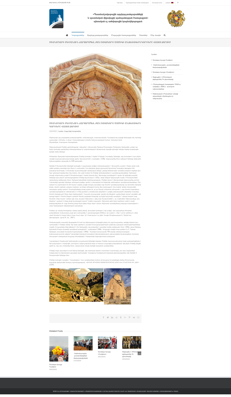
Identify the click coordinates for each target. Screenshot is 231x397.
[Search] (165, 35)
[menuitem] (119, 2)
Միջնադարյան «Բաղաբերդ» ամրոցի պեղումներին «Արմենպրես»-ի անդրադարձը (165, 96)
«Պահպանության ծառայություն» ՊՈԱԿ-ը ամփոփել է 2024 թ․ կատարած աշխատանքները (166, 86)
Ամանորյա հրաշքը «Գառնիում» (163, 72)
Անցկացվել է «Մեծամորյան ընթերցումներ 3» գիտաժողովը (131, 354)
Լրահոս (60, 131)
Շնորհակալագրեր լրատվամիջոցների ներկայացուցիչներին (81, 356)
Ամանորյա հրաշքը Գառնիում (163, 60)
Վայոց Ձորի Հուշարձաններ (72, 131)
